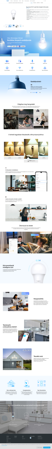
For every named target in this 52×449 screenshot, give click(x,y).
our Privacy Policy (4, 445)
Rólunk (22, 437)
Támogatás (15, 437)
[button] (23, 26)
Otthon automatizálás (8, 442)
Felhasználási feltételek (40, 438)
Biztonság (7, 437)
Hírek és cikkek (23, 438)
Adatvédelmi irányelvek (40, 437)
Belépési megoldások (8, 438)
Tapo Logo (7, 0)
